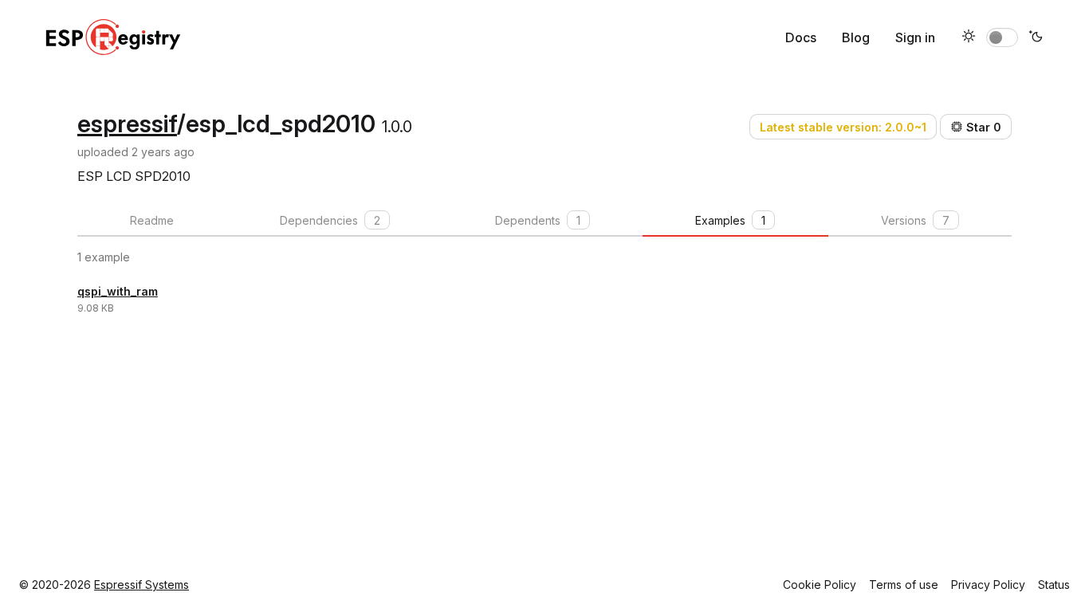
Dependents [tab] (537, 220)
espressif (127, 123)
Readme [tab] (152, 220)
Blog (856, 37)
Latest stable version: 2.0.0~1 (843, 127)
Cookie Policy (819, 584)
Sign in (915, 37)
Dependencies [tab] (330, 220)
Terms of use (903, 584)
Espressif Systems (141, 584)
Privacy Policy (988, 584)
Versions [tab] (915, 220)
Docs (800, 37)
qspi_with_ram (117, 291)
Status (1054, 584)
